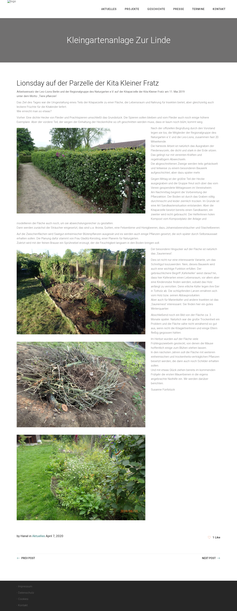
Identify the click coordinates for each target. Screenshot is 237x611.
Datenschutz (26, 592)
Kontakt (23, 605)
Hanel (24, 536)
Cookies (23, 599)
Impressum (25, 586)
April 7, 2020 (54, 536)
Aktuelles (38, 536)
